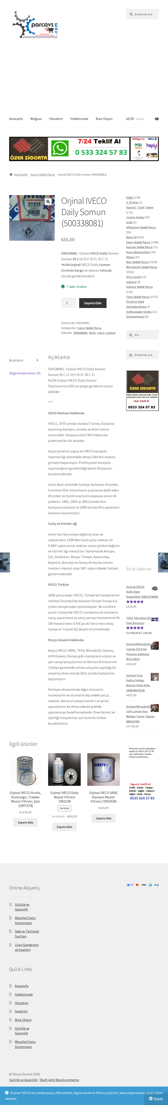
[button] (48, 201)
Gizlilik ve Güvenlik (23, 1080)
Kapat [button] (158, 1098)
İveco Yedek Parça (42, 174)
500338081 (81, 333)
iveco (101, 333)
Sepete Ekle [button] (25, 822)
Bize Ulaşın (104, 118)
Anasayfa (16, 118)
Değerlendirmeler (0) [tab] (24, 373)
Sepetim (21, 1011)
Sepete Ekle (93, 303)
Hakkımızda (79, 118)
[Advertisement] (84, 77)
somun (111, 333)
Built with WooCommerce (59, 1080)
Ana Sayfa (20, 174)
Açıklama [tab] (16, 360)
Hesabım (56, 118)
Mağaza (36, 118)
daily (92, 333)
